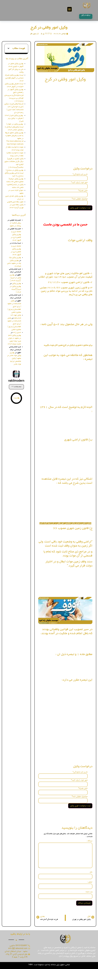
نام (90, 872)
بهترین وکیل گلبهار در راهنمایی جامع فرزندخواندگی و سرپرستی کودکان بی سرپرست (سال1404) (13, 95)
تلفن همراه (83, 191)
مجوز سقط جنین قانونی (15, 202)
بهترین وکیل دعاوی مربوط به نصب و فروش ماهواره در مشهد (14, 135)
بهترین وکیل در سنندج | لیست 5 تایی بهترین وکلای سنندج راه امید (14, 173)
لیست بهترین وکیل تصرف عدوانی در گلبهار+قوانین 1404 (14, 78)
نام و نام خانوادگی (80, 174)
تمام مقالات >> (16, 387)
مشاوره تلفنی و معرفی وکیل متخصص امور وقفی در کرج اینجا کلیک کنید (65, 523)
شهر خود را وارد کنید (79, 182)
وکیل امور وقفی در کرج (49, 28)
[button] (69, 9)
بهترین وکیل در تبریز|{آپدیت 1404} (15, 278)
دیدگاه (89, 841)
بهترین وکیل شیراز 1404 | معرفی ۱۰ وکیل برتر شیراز (13, 118)
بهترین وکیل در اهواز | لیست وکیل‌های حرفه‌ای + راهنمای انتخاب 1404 (14, 127)
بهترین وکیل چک (15, 258)
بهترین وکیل (16, 283)
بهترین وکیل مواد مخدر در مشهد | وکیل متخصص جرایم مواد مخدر (14, 358)
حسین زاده (17, 332)
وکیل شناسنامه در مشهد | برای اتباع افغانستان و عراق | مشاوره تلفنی (14, 306)
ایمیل (89, 882)
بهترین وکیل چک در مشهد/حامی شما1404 (14, 263)
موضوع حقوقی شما (80, 199)
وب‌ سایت (89, 892)
